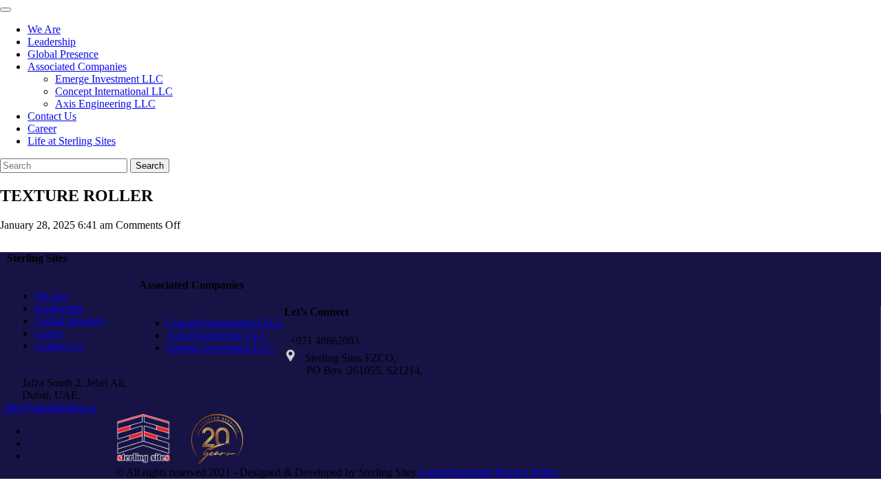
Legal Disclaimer (455, 472)
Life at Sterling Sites (72, 141)
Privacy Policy (527, 472)
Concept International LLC (114, 91)
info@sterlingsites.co (48, 407)
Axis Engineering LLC (105, 104)
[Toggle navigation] (5, 10)
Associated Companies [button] (77, 66)
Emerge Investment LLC (109, 79)
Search (150, 166)
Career (42, 128)
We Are (44, 29)
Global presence (69, 321)
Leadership (52, 42)
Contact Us (52, 116)
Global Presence (63, 54)
